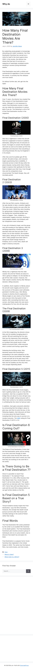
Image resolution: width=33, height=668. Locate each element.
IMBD (18, 418)
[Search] (28, 571)
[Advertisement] (14, 607)
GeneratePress (24, 665)
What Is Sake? (9, 554)
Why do (6, 4)
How (6, 552)
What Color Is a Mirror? (12, 557)
